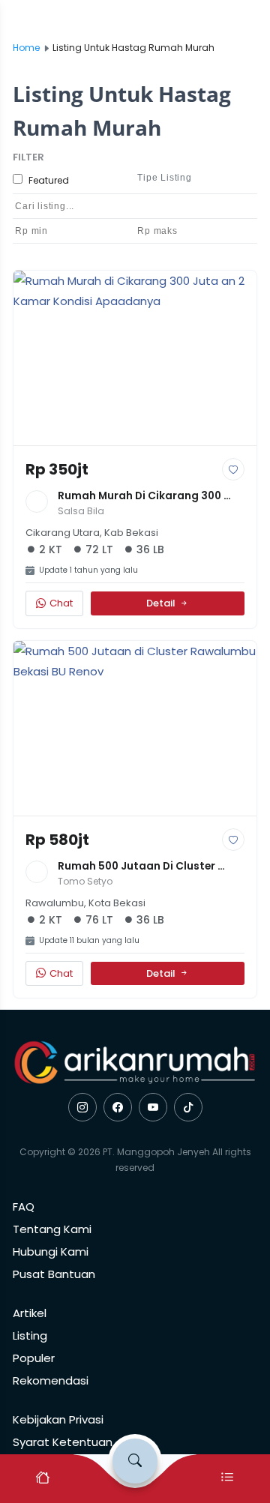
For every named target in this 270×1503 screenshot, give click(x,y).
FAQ (23, 1206)
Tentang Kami (52, 1229)
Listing (30, 1335)
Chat (61, 603)
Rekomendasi (50, 1380)
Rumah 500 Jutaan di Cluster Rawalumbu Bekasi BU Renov (138, 867)
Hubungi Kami (50, 1251)
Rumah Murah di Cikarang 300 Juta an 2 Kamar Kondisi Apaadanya (141, 496)
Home (26, 47)
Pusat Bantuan (54, 1274)
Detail (161, 603)
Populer (34, 1358)
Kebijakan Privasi (58, 1419)
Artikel (29, 1313)
